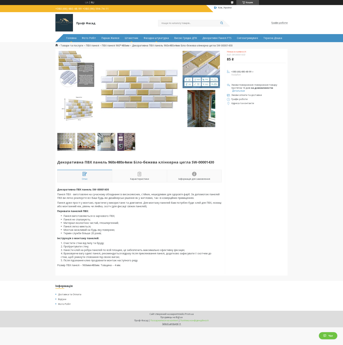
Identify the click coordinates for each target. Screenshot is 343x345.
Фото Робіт (89, 38)
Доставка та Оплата (69, 294)
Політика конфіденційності (194, 320)
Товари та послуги (71, 45)
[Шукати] (221, 23)
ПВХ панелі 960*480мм (115, 45)
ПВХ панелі (92, 45)
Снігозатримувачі (247, 38)
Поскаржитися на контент (164, 320)
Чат (331, 335)
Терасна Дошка (272, 38)
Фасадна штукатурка (156, 38)
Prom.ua (189, 314)
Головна (71, 38)
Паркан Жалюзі (110, 38)
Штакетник (131, 38)
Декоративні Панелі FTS (217, 38)
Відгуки (62, 299)
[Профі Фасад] (64, 23)
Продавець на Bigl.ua (171, 317)
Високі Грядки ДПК (185, 38)
